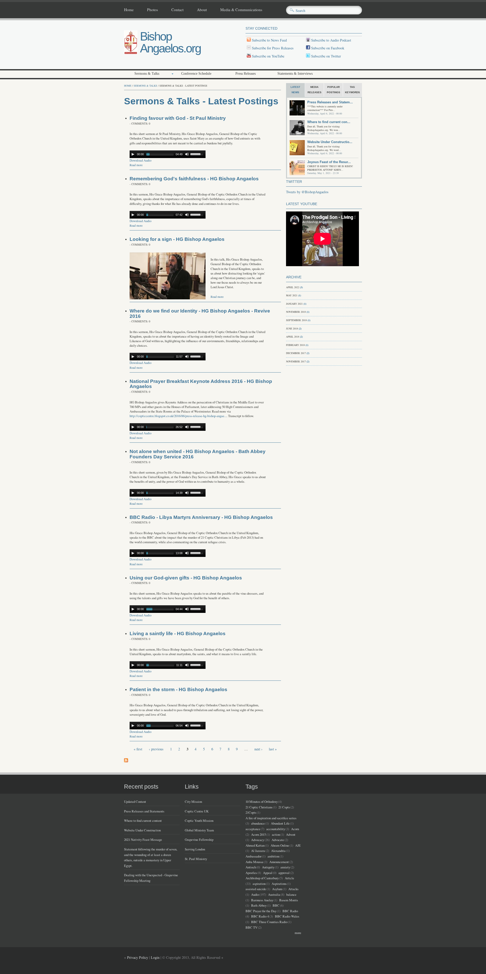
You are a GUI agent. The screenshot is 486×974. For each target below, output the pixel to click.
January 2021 (294, 303)
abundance (258, 823)
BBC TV (251, 927)
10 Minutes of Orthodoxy (262, 801)
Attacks (293, 889)
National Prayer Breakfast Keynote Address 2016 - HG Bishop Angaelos (201, 384)
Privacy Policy (137, 957)
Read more (136, 165)
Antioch (251, 867)
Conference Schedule (196, 73)
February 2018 (295, 345)
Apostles (251, 872)
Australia (274, 894)
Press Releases (245, 73)
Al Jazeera (258, 850)
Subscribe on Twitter (325, 56)
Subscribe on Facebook (327, 48)
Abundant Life (280, 823)
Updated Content (135, 801)
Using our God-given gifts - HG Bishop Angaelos (186, 577)
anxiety (285, 867)
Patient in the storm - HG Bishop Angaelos (178, 689)
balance (291, 894)
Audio (255, 894)
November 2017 (296, 361)
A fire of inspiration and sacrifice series (271, 818)
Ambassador (253, 856)
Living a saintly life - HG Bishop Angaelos (178, 633)
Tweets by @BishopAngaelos (307, 191)
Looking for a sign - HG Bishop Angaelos (177, 239)
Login (155, 957)
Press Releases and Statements (144, 811)
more (298, 932)
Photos (152, 10)
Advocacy (257, 839)
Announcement (279, 862)
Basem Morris (288, 900)
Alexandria (278, 850)
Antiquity (268, 867)
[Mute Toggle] (187, 154)
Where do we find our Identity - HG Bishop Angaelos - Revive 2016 (200, 313)
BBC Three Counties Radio (269, 922)
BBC (276, 905)
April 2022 (292, 287)
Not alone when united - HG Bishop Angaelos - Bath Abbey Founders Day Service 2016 (198, 454)
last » (273, 749)
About (202, 10)
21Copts (251, 812)
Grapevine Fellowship (199, 839)
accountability (275, 829)
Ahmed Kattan (255, 845)
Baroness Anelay (262, 900)
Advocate (278, 839)
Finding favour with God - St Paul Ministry (178, 118)
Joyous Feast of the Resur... (329, 162)
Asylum (277, 889)
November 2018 (296, 312)
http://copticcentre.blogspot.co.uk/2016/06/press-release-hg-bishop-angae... (178, 416)
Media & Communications (241, 10)
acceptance (253, 829)
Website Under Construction (142, 830)
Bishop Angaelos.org (170, 42)
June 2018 (292, 328)
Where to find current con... (328, 122)
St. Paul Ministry (196, 858)
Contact (177, 10)
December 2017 (296, 353)
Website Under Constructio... (329, 142)
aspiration (259, 883)
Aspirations (279, 883)
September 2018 (296, 320)
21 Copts (284, 807)
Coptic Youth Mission (199, 820)
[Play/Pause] (133, 154)
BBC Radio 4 (260, 916)
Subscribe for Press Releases (272, 48)
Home (129, 10)
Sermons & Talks (146, 73)
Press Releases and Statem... (330, 102)
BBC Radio (290, 911)
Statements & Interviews (295, 73)
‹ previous (156, 749)
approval (284, 872)
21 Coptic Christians (259, 807)
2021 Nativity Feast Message (143, 839)
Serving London (195, 849)
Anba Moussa (254, 862)
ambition (273, 856)
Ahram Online (280, 845)
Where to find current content (143, 820)
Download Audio (140, 160)
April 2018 (292, 336)
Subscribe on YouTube (268, 56)
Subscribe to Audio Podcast (330, 40)
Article (289, 878)
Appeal (267, 872)
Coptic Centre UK (197, 811)
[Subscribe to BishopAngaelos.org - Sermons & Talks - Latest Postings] (126, 760)
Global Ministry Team (199, 830)
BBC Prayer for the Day (261, 911)
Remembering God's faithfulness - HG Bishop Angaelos (194, 178)
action (276, 834)
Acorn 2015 (258, 834)
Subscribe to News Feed (269, 40)
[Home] (130, 53)
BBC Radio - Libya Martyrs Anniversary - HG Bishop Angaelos (201, 517)
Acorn (295, 829)
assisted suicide (256, 889)
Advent (290, 834)
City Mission (193, 801)
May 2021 (291, 295)
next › (258, 749)
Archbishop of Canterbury (262, 878)
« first (138, 749)
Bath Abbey (259, 905)
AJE (298, 845)
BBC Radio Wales (287, 916)
